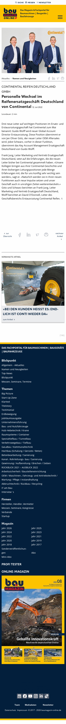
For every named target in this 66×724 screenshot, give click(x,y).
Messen (31, 3)
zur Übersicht (7, 235)
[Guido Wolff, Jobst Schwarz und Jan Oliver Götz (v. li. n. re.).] (33, 50)
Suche (21, 3)
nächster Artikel (59, 235)
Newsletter (45, 3)
